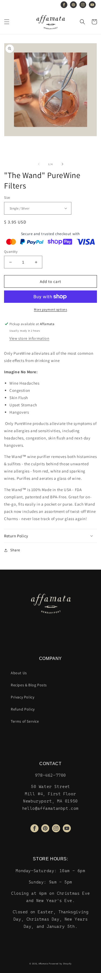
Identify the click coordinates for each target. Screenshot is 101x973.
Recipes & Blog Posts (29, 685)
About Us (19, 672)
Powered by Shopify (60, 963)
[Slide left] (39, 164)
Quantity (11, 251)
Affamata (43, 963)
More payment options (50, 309)
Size (7, 197)
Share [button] (15, 550)
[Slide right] (62, 164)
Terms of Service (25, 721)
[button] (7, 22)
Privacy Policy (22, 697)
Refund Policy (23, 709)
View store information (29, 338)
